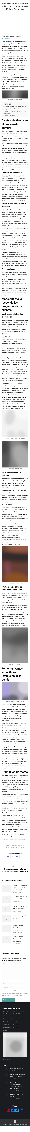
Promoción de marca (9, 115)
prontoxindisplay (6, 38)
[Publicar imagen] (6, 888)
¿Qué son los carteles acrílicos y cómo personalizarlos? (17, 1075)
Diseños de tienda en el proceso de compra (15, 106)
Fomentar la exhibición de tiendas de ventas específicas (15, 112)
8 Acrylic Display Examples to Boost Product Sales (20, 907)
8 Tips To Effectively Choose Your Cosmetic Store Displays (19, 939)
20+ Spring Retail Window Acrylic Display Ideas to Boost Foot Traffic (19, 888)
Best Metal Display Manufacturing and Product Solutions (20, 928)
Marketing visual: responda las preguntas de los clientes (15, 109)
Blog (12, 845)
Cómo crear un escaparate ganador (16, 1095)
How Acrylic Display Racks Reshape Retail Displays (19, 898)
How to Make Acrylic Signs (20, 916)
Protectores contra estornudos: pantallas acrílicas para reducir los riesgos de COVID (16, 1085)
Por (18, 845)
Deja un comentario (19, 847)
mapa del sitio (6, 1059)
